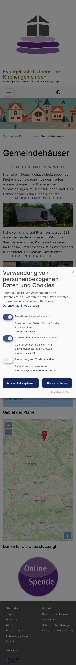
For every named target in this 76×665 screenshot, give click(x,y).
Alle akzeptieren (57, 383)
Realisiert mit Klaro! (61, 392)
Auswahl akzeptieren (20, 383)
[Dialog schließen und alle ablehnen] (73, 269)
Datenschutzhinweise (17, 305)
